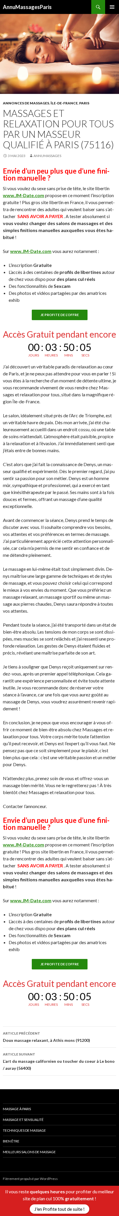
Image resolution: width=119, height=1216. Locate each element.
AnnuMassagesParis (27, 7)
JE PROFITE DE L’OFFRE (59, 315)
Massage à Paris (17, 1109)
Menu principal (112, 7)
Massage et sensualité (23, 1119)
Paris (84, 103)
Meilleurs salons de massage (29, 1152)
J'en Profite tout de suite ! (59, 1209)
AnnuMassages (47, 156)
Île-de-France (64, 103)
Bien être (11, 1141)
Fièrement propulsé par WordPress (30, 1178)
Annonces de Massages (26, 103)
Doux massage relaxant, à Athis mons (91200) (46, 1037)
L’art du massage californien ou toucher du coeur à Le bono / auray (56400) (59, 1061)
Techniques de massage (24, 1130)
